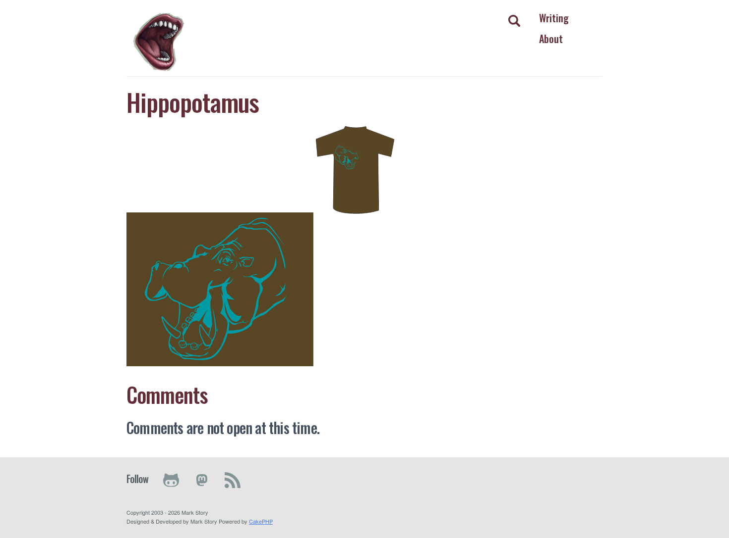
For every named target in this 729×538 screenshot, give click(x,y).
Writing (554, 17)
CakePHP (261, 521)
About (551, 38)
